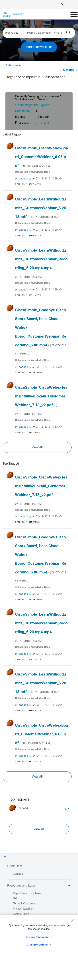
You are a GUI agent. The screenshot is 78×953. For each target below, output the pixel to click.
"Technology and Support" (33, 105)
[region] (39, 934)
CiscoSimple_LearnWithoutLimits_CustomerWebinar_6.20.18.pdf (41, 208)
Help (15, 898)
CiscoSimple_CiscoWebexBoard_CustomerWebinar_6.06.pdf (41, 157)
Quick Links (14, 866)
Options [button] (68, 70)
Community (22, 111)
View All (37, 447)
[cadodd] (21, 812)
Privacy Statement (37, 937)
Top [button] (5, 856)
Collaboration (13, 65)
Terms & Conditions (24, 904)
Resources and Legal (21, 885)
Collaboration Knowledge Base (32, 172)
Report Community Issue (27, 893)
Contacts (18, 874)
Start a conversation (39, 47)
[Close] (72, 920)
